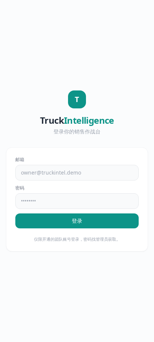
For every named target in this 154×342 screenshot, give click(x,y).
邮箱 (19, 160)
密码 (19, 188)
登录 (77, 220)
